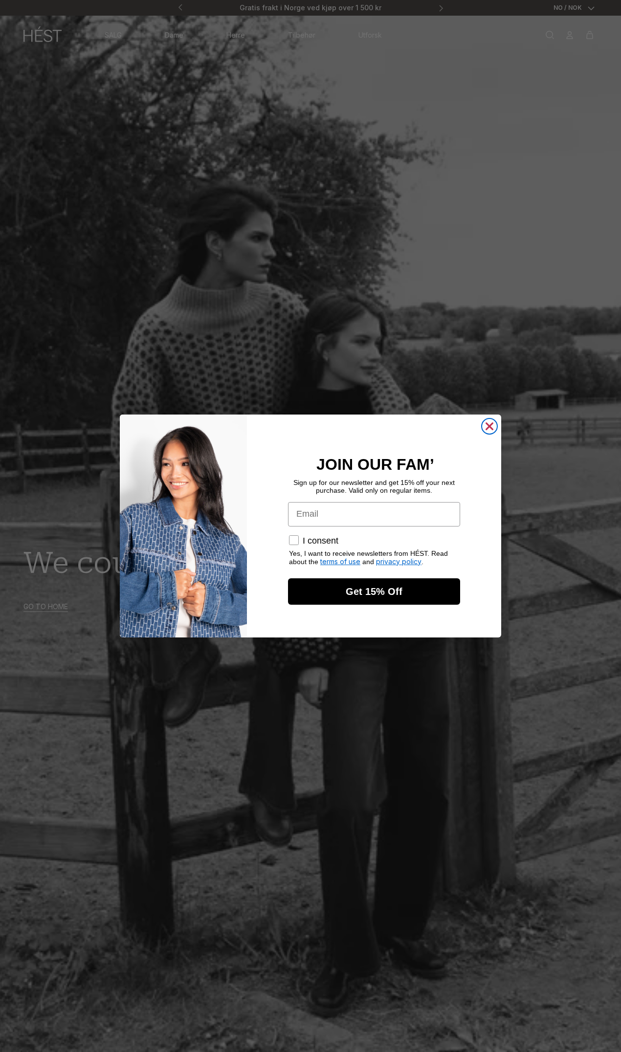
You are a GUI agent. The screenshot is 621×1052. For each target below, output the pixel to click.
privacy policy (398, 561)
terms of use (340, 561)
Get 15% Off (374, 591)
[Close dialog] (489, 426)
